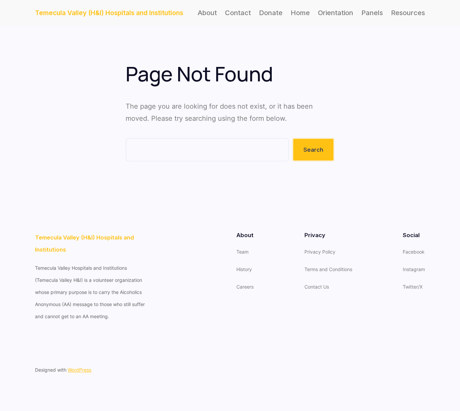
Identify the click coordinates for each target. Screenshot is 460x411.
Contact (238, 13)
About (207, 13)
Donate (271, 13)
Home (300, 13)
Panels (372, 13)
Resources (408, 13)
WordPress (79, 370)
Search (313, 149)
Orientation (335, 13)
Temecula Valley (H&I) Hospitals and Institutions (109, 13)
